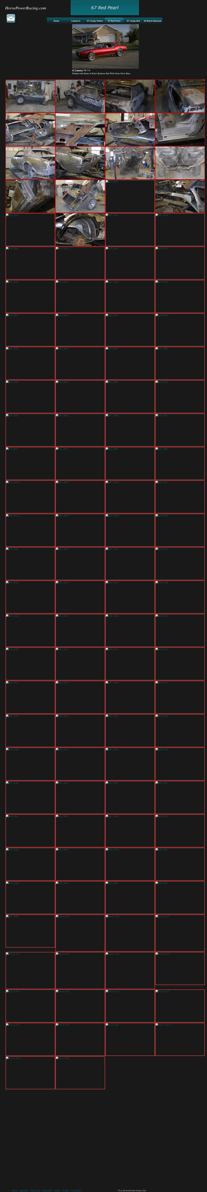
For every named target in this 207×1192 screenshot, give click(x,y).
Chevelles (47, 1190)
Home (15, 1190)
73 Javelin (76, 1190)
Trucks (57, 1190)
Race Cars (35, 1190)
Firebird (65, 1190)
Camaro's (24, 1190)
